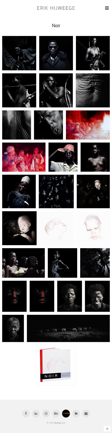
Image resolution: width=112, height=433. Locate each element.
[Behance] (56, 414)
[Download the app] (76, 414)
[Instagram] (46, 414)
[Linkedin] (36, 414)
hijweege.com (59, 423)
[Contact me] (86, 414)
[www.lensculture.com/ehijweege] (66, 414)
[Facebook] (26, 414)
